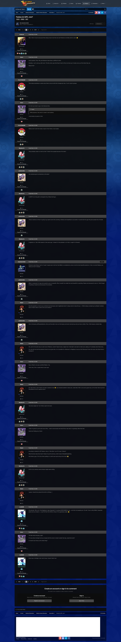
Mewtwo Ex (21, 148)
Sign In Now (81, 600)
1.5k (22, 162)
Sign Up (29, 9)
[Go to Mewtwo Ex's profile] (21, 155)
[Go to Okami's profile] (21, 309)
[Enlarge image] (77, 37)
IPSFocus (23, 637)
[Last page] (38, 30)
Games (71, 3)
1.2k (22, 185)
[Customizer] (33, 9)
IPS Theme (18, 637)
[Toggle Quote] (30, 109)
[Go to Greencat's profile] (21, 41)
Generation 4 (30, 24)
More (103, 3)
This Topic (100, 9)
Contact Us (30, 638)
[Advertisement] (58, 627)
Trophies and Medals (21, 50)
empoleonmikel (21, 261)
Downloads (95, 3)
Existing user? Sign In (20, 9)
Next (35, 29)
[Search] (105, 9)
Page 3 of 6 (43, 29)
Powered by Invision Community (98, 638)
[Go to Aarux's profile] (21, 64)
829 (22, 49)
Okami (21, 302)
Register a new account (39, 600)
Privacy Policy (23, 638)
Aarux (21, 57)
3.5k (22, 524)
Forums (86, 3)
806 (22, 317)
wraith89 (21, 507)
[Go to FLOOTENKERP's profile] (21, 86)
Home (49, 3)
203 (22, 276)
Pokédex (64, 3)
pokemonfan (22, 170)
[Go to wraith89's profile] (21, 513)
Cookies (35, 638)
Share (92, 23)
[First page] (16, 30)
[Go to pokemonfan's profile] (21, 177)
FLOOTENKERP (21, 80)
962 (22, 71)
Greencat (21, 34)
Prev (19, 29)
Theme (17, 638)
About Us (56, 3)
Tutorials (79, 3)
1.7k (22, 94)
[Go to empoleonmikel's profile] (17, 23)
